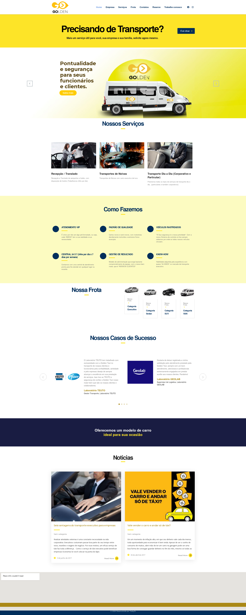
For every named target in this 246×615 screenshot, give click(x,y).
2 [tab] (121, 404)
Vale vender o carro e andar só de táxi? (149, 525)
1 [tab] (119, 404)
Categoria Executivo (131, 308)
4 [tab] (126, 404)
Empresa (110, 7)
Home (99, 7)
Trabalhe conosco (173, 7)
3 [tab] (124, 404)
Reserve (156, 7)
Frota (133, 7)
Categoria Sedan (150, 312)
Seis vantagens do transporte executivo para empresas (84, 525)
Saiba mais (68, 93)
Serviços (122, 7)
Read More (109, 558)
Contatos (144, 7)
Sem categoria (60, 534)
